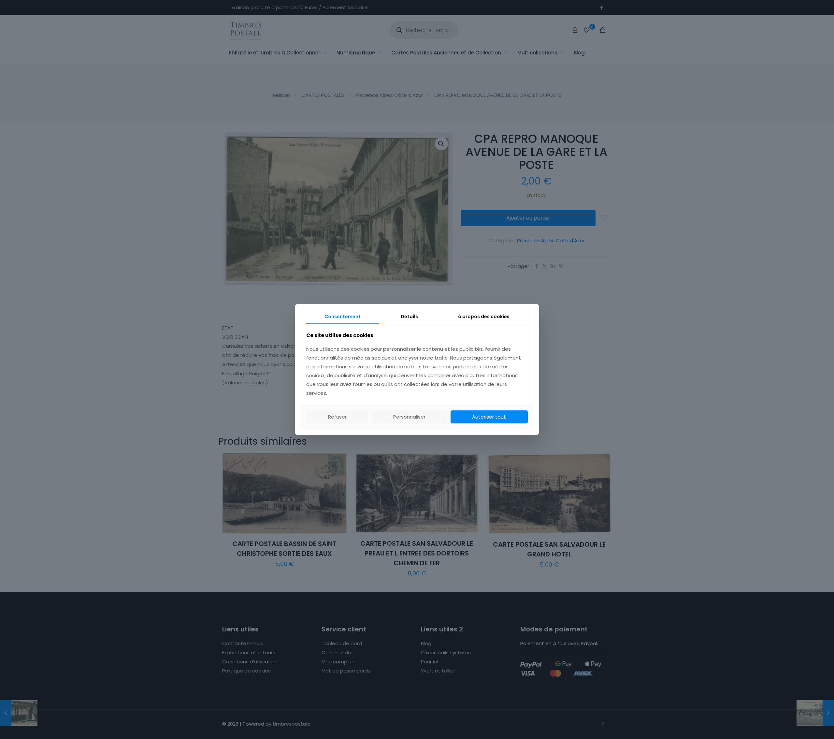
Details (409, 316)
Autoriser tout (489, 416)
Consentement (342, 316)
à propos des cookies (484, 316)
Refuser (337, 416)
